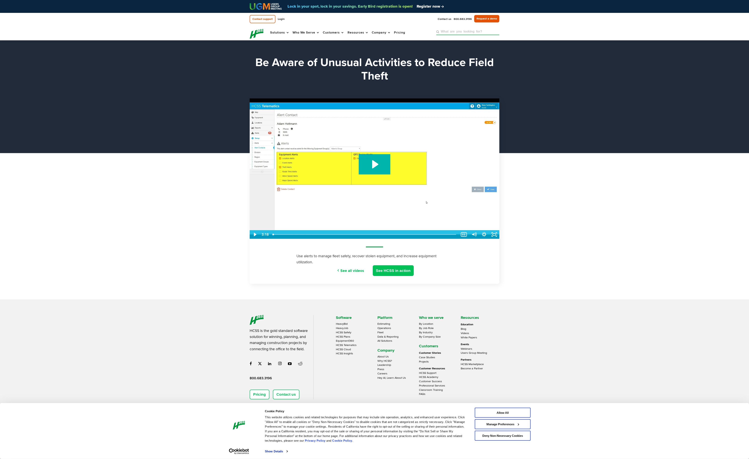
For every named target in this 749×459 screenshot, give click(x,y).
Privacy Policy (315, 440)
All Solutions (384, 340)
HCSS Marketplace (472, 364)
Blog (463, 329)
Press (380, 369)
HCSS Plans (343, 336)
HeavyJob (342, 328)
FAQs (422, 394)
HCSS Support (427, 373)
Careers (382, 373)
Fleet (380, 332)
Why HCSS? (384, 361)
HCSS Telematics (346, 345)
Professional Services (432, 385)
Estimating (383, 323)
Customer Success (430, 381)
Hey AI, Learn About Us (391, 377)
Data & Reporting (387, 336)
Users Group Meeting (474, 353)
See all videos (352, 270)
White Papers (469, 337)
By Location (426, 323)
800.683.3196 (261, 378)
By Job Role (426, 328)
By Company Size (430, 336)
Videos (465, 333)
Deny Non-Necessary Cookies (502, 435)
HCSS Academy (428, 377)
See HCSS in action (393, 271)
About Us (383, 356)
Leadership (384, 365)
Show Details (274, 451)
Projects (424, 361)
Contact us (286, 394)
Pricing (259, 394)
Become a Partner (472, 368)
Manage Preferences (500, 424)
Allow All (503, 412)
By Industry (426, 332)
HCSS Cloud (343, 349)
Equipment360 (345, 340)
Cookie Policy (342, 440)
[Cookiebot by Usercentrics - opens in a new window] (239, 451)
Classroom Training (431, 390)
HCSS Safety (343, 332)
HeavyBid (342, 323)
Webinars (466, 348)
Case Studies (427, 357)
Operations (384, 328)
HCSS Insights (344, 353)
